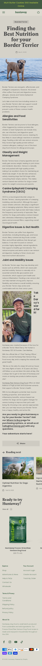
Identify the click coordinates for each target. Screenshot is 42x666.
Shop (4, 570)
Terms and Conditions (6, 599)
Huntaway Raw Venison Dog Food (15, 383)
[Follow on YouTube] (15, 641)
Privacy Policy (7, 612)
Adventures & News (10, 574)
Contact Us (7, 582)
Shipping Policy (8, 604)
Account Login (29, 570)
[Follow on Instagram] (9, 641)
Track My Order (29, 578)
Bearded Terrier (21, 22)
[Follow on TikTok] (21, 641)
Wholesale (6, 586)
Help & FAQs (7, 578)
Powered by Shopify (21, 659)
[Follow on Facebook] (3, 641)
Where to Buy (13, 420)
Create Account (30, 574)
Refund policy (7, 608)
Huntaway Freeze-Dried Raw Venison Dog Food (18, 549)
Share (22, 443)
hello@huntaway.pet (13, 426)
